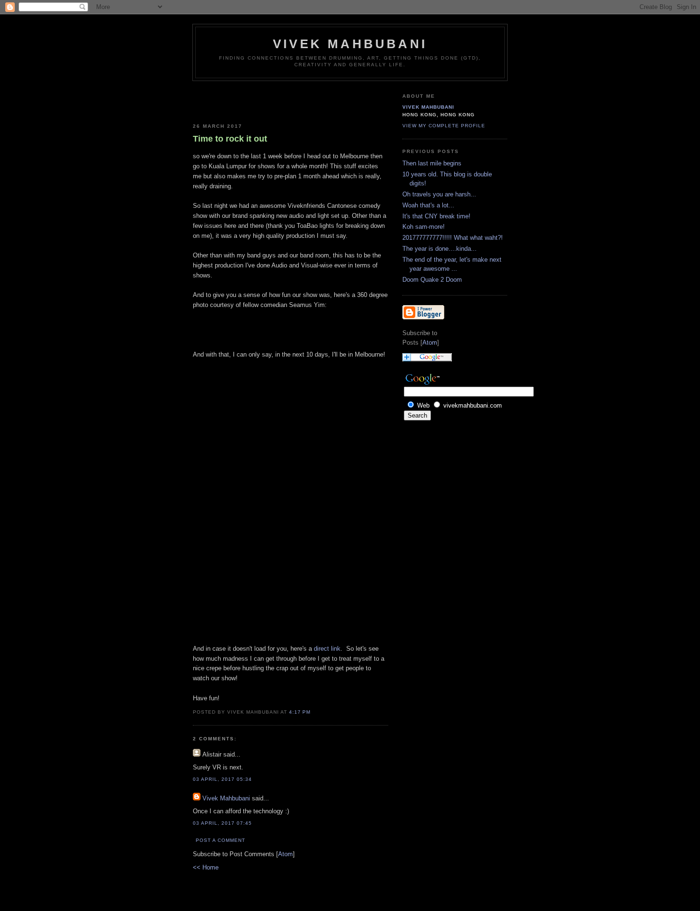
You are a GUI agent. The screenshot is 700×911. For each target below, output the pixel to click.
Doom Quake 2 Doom (432, 279)
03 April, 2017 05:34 (222, 779)
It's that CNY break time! (436, 216)
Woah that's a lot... (428, 205)
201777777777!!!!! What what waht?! (452, 237)
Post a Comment (220, 840)
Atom (285, 854)
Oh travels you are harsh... (439, 194)
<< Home (206, 867)
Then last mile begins (431, 163)
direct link (327, 648)
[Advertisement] (248, 100)
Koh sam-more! (423, 226)
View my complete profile (443, 125)
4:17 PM (299, 712)
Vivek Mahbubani (350, 44)
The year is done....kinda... (439, 248)
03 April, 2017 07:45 (222, 823)
